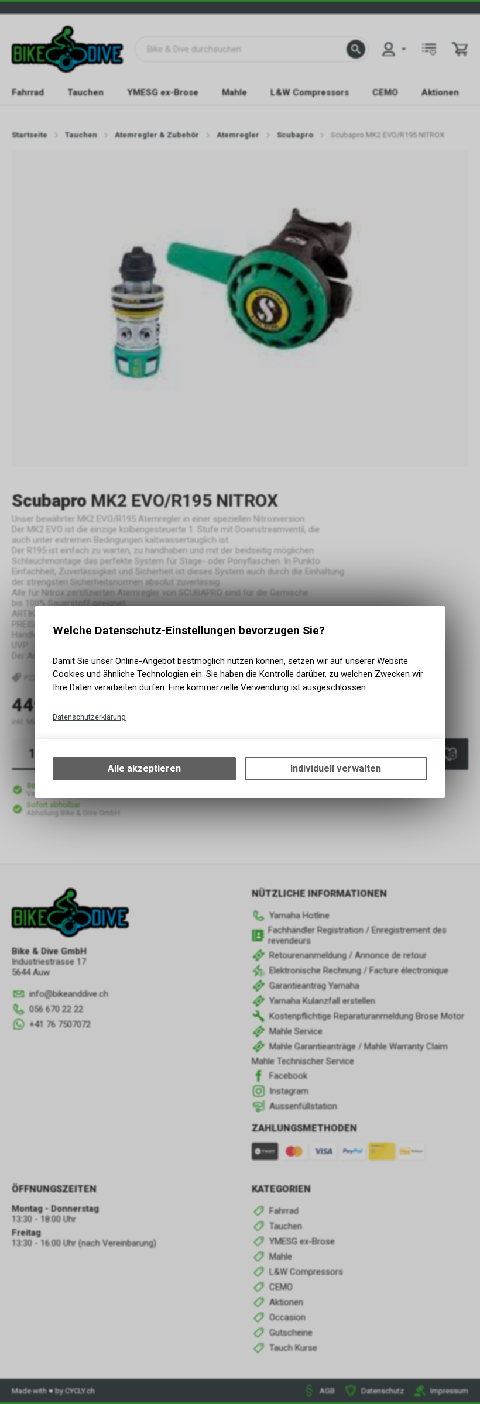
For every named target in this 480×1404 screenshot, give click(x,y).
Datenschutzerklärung (89, 717)
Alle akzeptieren (144, 768)
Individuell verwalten (335, 768)
